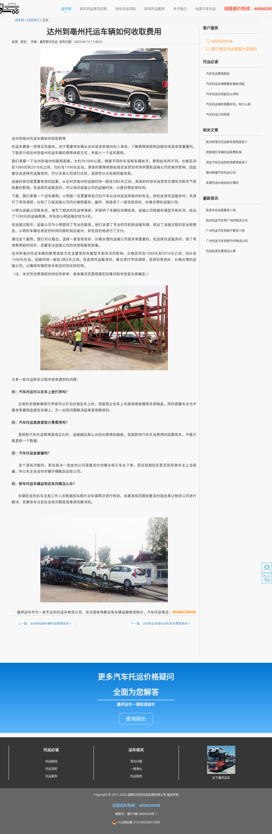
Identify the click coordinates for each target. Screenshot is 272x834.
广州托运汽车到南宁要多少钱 (225, 230)
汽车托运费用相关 (218, 73)
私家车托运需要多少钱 (221, 210)
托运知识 (33, 20)
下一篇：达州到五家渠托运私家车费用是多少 (160, 623)
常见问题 (136, 761)
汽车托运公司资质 (218, 114)
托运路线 (51, 761)
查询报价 (136, 718)
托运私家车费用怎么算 (221, 251)
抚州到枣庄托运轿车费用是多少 (227, 142)
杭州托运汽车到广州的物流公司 (227, 220)
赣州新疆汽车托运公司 (221, 172)
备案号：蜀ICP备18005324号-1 (136, 814)
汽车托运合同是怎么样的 (222, 94)
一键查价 (136, 769)
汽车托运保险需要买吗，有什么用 (228, 104)
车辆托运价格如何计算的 (222, 183)
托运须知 (51, 769)
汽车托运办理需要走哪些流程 (225, 84)
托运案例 (51, 776)
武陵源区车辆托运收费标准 (224, 152)
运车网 (68, 8)
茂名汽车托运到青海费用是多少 (227, 162)
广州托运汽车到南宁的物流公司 (227, 241)
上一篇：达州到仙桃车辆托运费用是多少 (45, 623)
